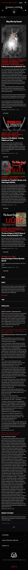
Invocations (4, 61)
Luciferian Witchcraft (8, 331)
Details (20, 2)
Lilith (9, 133)
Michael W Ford (14, 64)
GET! (14, 527)
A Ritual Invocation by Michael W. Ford (13, 66)
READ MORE (5, 113)
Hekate (14, 433)
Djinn (13, 329)
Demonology (4, 176)
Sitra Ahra (12, 231)
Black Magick (13, 60)
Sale (10, 256)
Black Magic (4, 60)
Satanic (8, 136)
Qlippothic (20, 134)
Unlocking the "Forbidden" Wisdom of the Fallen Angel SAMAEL (13, 181)
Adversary (4, 256)
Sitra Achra (14, 136)
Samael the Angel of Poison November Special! (13, 260)
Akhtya (2, 329)
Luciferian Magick (13, 63)
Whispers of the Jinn (8, 332)
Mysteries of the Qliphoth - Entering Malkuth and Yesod (12, 139)
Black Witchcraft (4, 433)
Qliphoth (13, 134)
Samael (22, 64)
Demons (10, 329)
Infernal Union (21, 60)
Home (2, 17)
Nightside (4, 229)
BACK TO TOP (14, 566)
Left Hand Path (13, 61)
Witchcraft (15, 434)
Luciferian (4, 63)
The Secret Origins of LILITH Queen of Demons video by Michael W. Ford (13, 234)
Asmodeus (4, 228)
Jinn (16, 329)
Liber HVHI (4, 133)
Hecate (10, 433)
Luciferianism (5, 64)
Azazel (6, 329)
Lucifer (21, 61)
